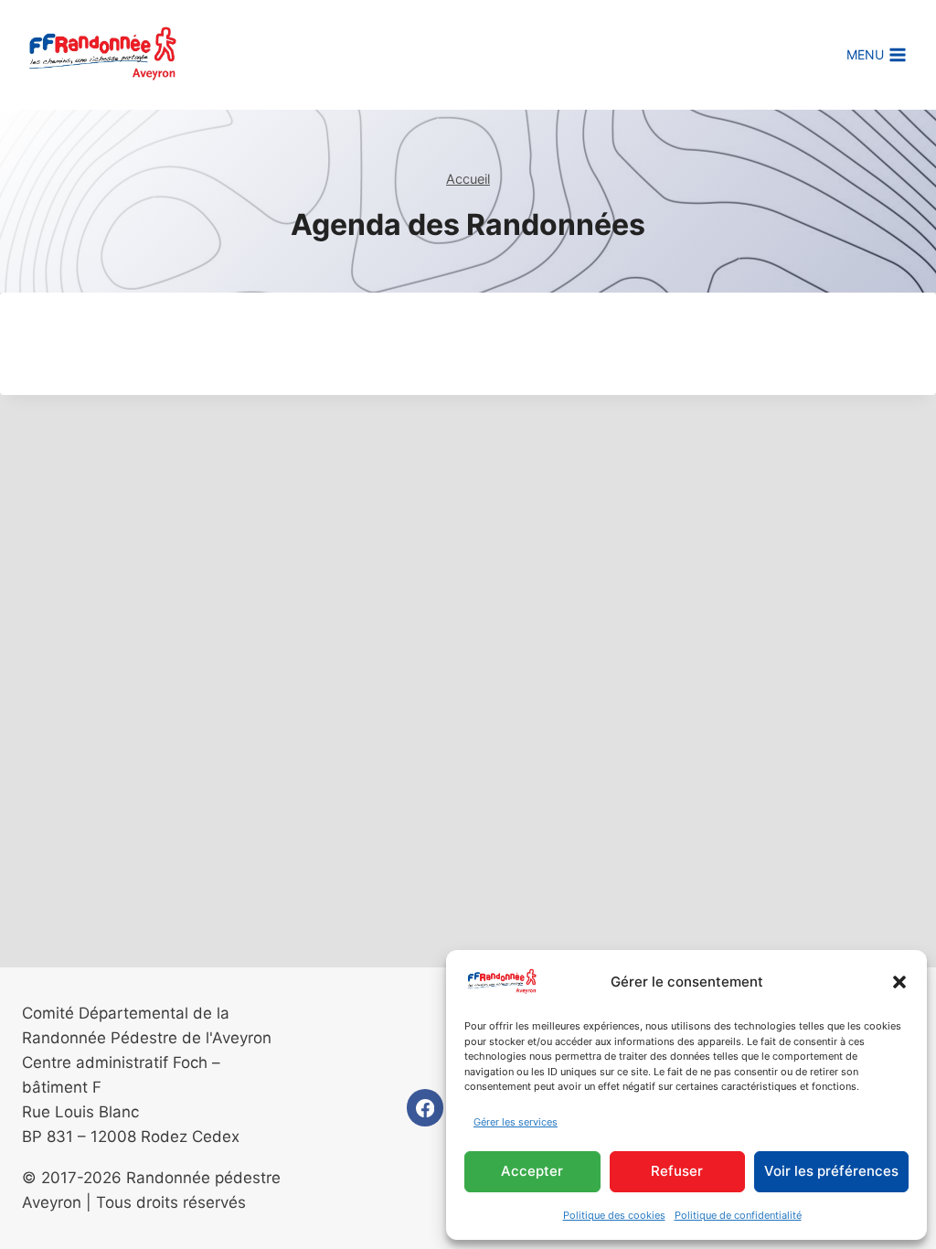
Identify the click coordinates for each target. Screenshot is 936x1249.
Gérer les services (515, 1122)
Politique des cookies (614, 1215)
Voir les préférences (831, 1171)
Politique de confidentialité (738, 1215)
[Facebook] (425, 1107)
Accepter (532, 1171)
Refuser (677, 1171)
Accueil (468, 179)
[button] (899, 982)
